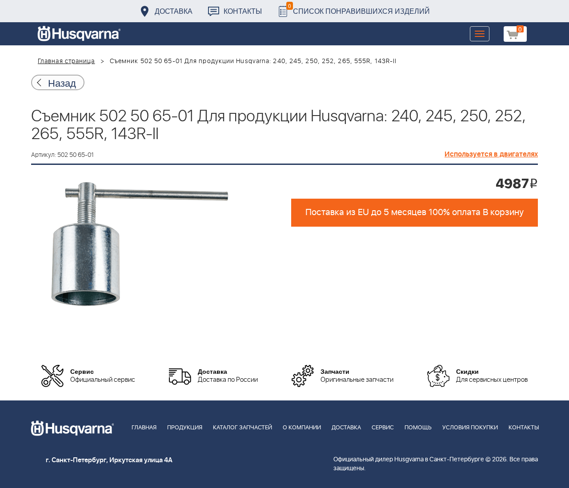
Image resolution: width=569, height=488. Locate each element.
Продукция (184, 428)
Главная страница (66, 61)
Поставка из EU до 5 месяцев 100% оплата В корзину (414, 212)
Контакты (243, 11)
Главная (144, 428)
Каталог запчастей (242, 428)
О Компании (302, 428)
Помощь (418, 428)
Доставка (173, 11)
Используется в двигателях (491, 154)
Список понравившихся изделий (359, 9)
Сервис (383, 428)
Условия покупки (470, 428)
